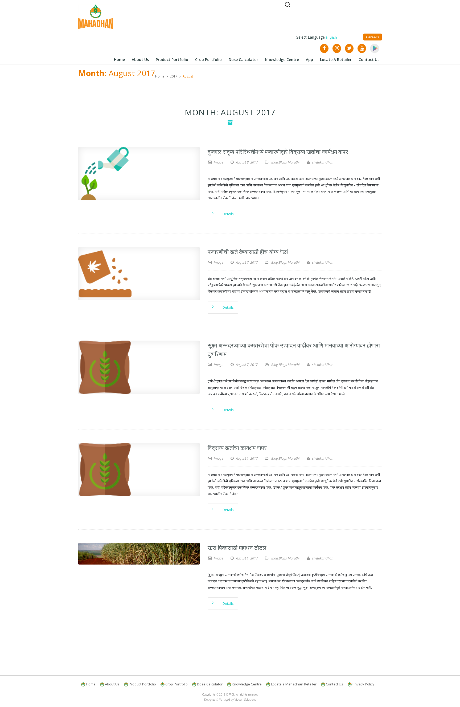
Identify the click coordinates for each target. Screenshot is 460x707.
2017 (173, 76)
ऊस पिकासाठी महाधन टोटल (237, 547)
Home (160, 76)
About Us (112, 684)
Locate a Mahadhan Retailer (294, 684)
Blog (274, 162)
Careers (372, 37)
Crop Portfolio (176, 684)
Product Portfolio (142, 684)
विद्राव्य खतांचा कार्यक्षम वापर (237, 447)
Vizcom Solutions (245, 699)
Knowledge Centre (247, 684)
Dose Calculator (210, 684)
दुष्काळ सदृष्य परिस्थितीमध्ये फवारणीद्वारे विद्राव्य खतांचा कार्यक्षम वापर (278, 151)
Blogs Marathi (289, 162)
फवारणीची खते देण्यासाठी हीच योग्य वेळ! (248, 251)
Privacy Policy (363, 684)
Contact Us (334, 684)
